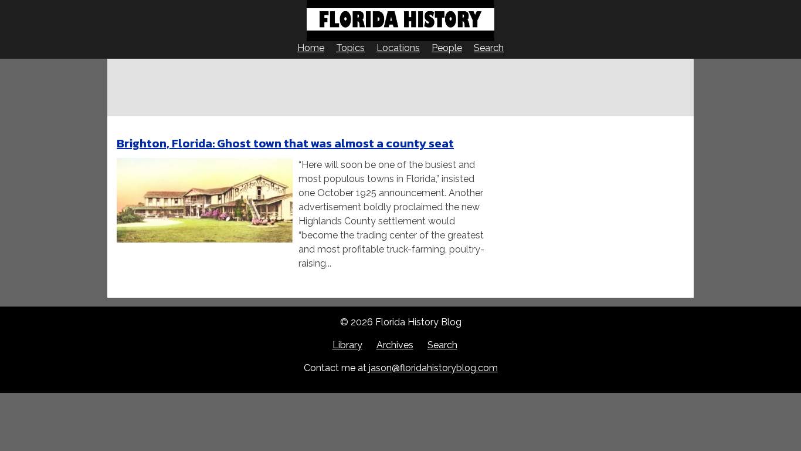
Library (347, 345)
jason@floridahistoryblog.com (433, 367)
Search (489, 47)
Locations (398, 47)
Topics (350, 47)
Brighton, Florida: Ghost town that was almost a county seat (285, 143)
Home (310, 47)
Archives (394, 345)
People (447, 47)
